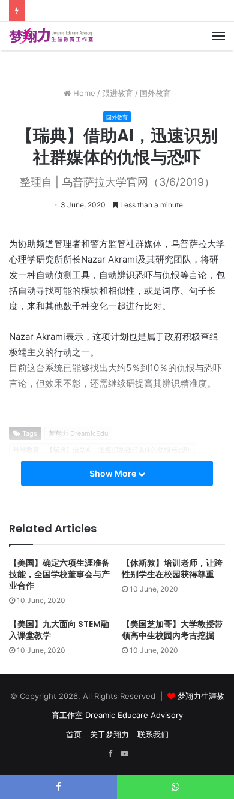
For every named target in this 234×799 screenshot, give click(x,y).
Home (83, 93)
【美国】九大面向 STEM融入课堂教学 (59, 629)
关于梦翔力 (109, 734)
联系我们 (153, 734)
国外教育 (155, 93)
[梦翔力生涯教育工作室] (51, 36)
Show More (113, 473)
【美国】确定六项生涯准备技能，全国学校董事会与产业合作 (59, 574)
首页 (74, 734)
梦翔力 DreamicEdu (78, 433)
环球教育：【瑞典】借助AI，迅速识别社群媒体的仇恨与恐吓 (102, 449)
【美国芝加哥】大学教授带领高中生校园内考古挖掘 (172, 629)
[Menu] (218, 36)
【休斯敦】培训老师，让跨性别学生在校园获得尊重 (172, 568)
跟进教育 (117, 93)
